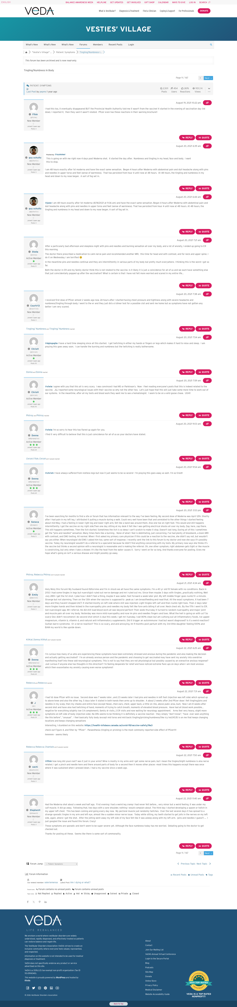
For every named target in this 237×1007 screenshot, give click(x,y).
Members (98, 44)
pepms (43, 91)
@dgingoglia (51, 343)
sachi (35, 767)
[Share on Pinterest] (40, 902)
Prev (195, 78)
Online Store (150, 981)
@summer (60, 154)
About (148, 941)
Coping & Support (167, 10)
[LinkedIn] (51, 989)
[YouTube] (57, 989)
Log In (192, 2)
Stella (35, 251)
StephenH (35, 810)
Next (207, 78)
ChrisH (35, 349)
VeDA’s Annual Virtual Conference (160, 954)
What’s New (32, 44)
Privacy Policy (151, 985)
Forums (83, 44)
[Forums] (26, 52)
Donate (204, 11)
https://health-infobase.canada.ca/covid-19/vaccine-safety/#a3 (119, 725)
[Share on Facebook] (28, 902)
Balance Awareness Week (79, 2)
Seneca (35, 522)
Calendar (163, 2)
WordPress (60, 977)
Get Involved (134, 2)
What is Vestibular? (107, 10)
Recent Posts (115, 44)
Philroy (29, 415)
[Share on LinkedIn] (46, 902)
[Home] (39, 11)
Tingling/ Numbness (36, 328)
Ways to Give (178, 2)
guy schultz (35, 157)
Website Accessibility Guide (157, 994)
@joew (48, 203)
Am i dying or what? (80, 882)
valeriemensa (51, 882)
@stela (48, 386)
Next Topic (202, 863)
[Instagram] (39, 989)
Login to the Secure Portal (157, 958)
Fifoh (35, 114)
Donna (29, 372)
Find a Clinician (149, 10)
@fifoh (48, 761)
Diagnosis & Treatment (129, 10)
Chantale (49, 747)
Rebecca (38, 574)
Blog (147, 963)
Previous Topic (187, 863)
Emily (35, 594)
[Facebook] (28, 989)
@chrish (49, 473)
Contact (148, 945)
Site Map (149, 972)
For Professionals (186, 10)
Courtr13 (35, 305)
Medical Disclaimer (153, 990)
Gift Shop (149, 2)
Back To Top (118, 1004)
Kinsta (27, 980)
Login (131, 44)
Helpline (101, 2)
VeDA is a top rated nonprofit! (199, 995)
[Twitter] (34, 989)
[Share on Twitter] (34, 902)
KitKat (29, 639)
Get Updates (116, 2)
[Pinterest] (45, 989)
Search (203, 2)
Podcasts (149, 967)
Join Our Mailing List (154, 950)
